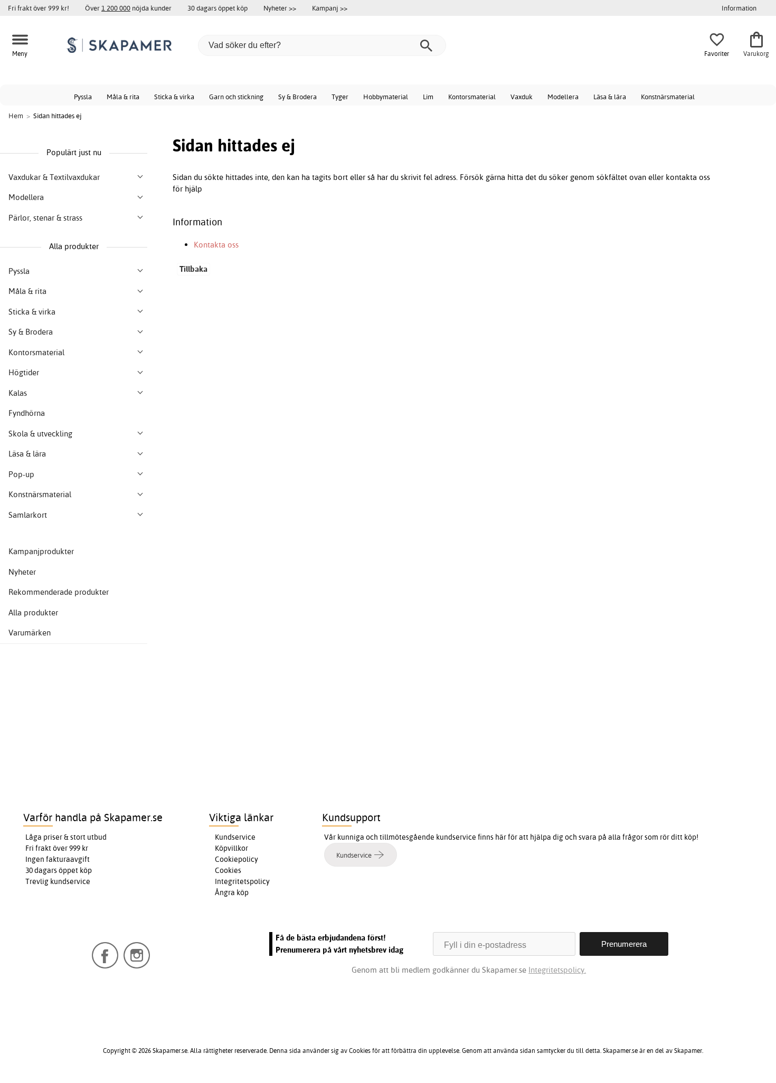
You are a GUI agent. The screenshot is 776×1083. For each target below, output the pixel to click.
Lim (428, 96)
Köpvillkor (231, 848)
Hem (15, 115)
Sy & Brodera (297, 96)
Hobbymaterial (385, 96)
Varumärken (29, 633)
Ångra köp (232, 892)
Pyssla (83, 96)
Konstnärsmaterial (668, 96)
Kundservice (235, 837)
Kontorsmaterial (472, 96)
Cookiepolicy (236, 859)
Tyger (340, 96)
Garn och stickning (236, 96)
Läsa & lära (609, 96)
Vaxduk (521, 96)
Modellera (563, 96)
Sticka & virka (174, 96)
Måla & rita (123, 96)
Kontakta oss (216, 245)
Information (739, 8)
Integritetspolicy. (557, 970)
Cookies (228, 870)
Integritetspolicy (242, 881)
